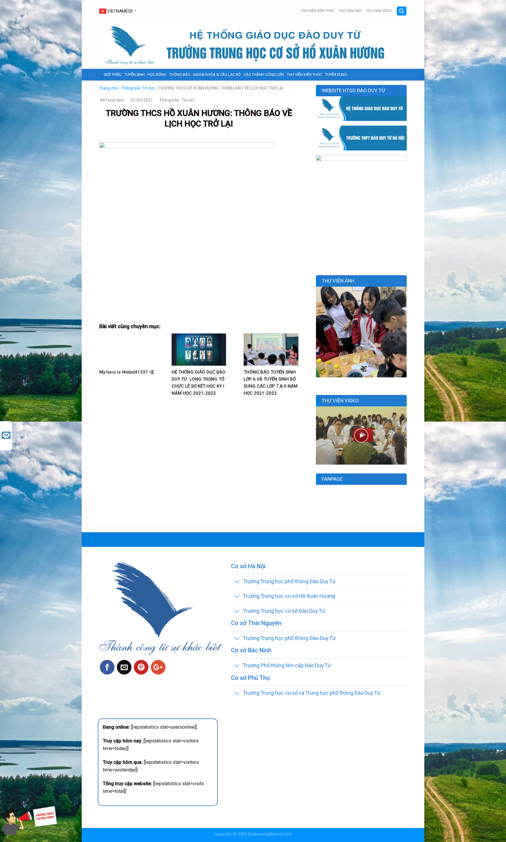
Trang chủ (108, 88)
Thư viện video (379, 11)
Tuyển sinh (134, 74)
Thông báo (179, 74)
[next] (403, 336)
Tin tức (148, 88)
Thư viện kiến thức (317, 11)
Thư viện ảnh (350, 11)
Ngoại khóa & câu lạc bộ (217, 74)
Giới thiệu (113, 74)
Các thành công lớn (264, 74)
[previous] (319, 336)
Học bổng (157, 74)
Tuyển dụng (336, 74)
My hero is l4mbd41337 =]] (126, 372)
